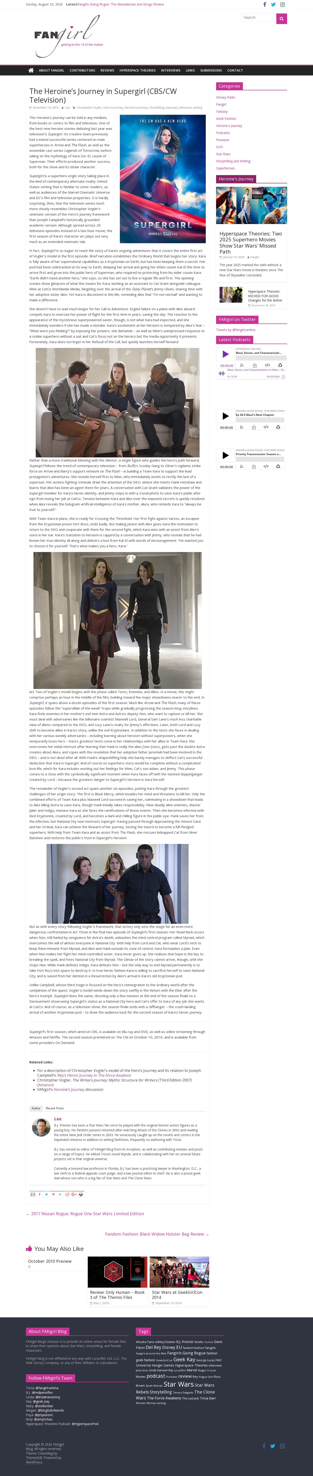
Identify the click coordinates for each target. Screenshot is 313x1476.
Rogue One (206, 1376)
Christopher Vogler (89, 107)
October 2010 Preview (49, 1261)
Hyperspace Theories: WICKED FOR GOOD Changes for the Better (265, 295)
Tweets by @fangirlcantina (235, 330)
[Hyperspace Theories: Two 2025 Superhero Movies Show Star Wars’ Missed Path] (251, 189)
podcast (156, 1375)
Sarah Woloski (154, 1385)
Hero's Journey (113, 107)
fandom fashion (193, 1348)
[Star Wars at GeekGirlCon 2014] (179, 1259)
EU (179, 1347)
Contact (235, 70)
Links (190, 70)
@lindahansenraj (48, 1397)
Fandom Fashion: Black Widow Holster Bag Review (157, 1234)
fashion (211, 1353)
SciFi (219, 147)
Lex (68, 107)
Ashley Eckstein (165, 1342)
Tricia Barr (208, 1398)
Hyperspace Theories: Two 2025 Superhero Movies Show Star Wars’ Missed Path (251, 242)
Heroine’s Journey (69, 1089)
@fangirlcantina (47, 1388)
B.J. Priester (185, 1341)
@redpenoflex (42, 1392)
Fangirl (221, 104)
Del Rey (153, 1347)
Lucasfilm (180, 1370)
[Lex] (41, 1121)
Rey (195, 1377)
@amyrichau (43, 1419)
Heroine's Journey (136, 107)
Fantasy (222, 111)
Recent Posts (55, 1108)
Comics (208, 1342)
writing (197, 107)
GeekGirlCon (164, 1360)
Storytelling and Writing (233, 161)
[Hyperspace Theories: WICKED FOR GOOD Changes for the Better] (231, 289)
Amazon (45, 1084)
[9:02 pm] (29, 1267)
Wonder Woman (146, 1403)
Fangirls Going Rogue (186, 1353)
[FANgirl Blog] (31, 70)
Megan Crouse (207, 1370)
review (185, 1376)
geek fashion (145, 1360)
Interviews (170, 70)
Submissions (211, 70)
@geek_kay (41, 1401)
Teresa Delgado (183, 1392)
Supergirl (171, 107)
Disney (168, 1347)
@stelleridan (44, 1406)
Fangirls (210, 1348)
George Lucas (205, 1360)
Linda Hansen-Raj (161, 1370)
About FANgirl (51, 70)
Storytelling (156, 107)
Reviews (107, 70)
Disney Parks (225, 97)
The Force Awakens (164, 1398)
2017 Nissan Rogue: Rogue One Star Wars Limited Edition (85, 1213)
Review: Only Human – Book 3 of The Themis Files (117, 1294)
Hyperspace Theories (138, 70)
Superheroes (225, 168)
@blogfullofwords (51, 1410)
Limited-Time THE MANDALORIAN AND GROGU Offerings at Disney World (133, 4)
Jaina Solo (142, 1370)
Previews (222, 140)
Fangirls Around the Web (151, 1353)
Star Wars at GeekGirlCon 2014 (177, 1294)
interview (215, 1365)
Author (36, 1108)
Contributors (82, 70)
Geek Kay (184, 1359)
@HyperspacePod (85, 1424)
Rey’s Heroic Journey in (94, 1075)
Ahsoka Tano (145, 1342)
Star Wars (223, 154)
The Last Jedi (190, 1398)
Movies (141, 1377)
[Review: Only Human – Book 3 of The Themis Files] (117, 1259)
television (185, 107)
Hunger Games (163, 1365)
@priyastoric (44, 1415)
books (199, 1342)
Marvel (192, 1370)
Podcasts (223, 133)
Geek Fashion (226, 118)
